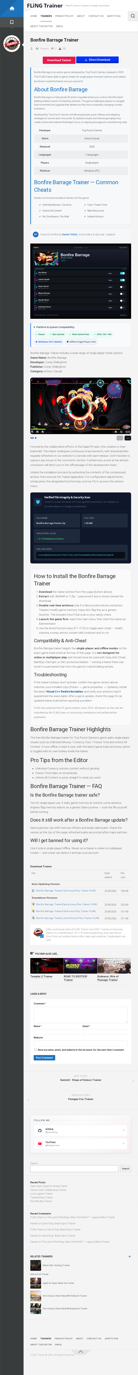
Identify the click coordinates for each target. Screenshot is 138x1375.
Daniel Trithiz (69, 234)
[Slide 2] (35, 438)
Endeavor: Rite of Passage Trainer (107, 978)
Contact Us (96, 16)
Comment (40, 1003)
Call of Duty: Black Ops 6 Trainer (58, 1223)
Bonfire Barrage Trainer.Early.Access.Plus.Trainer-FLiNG (66, 904)
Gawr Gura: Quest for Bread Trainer (48, 1186)
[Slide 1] (32, 438)
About (81, 16)
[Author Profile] (11, 43)
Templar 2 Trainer (41, 976)
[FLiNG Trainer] (12, 8)
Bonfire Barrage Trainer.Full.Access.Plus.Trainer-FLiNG (66, 890)
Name (38, 1026)
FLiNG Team (36, 1217)
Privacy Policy (64, 16)
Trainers (46, 16)
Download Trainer (59, 60)
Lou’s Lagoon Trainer (41, 1193)
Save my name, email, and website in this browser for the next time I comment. (81, 1050)
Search (34, 1163)
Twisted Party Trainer (41, 1197)
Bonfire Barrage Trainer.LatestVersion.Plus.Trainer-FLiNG (67, 918)
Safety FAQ (113, 16)
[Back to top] (81, 1352)
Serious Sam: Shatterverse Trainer (48, 1190)
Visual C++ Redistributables (64, 691)
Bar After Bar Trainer (41, 1201)
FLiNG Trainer (45, 5)
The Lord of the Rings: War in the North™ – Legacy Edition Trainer (81, 1217)
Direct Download (99, 59)
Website (38, 1037)
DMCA (59, 26)
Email (86, 1026)
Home (33, 16)
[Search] (133, 16)
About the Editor (41, 26)
